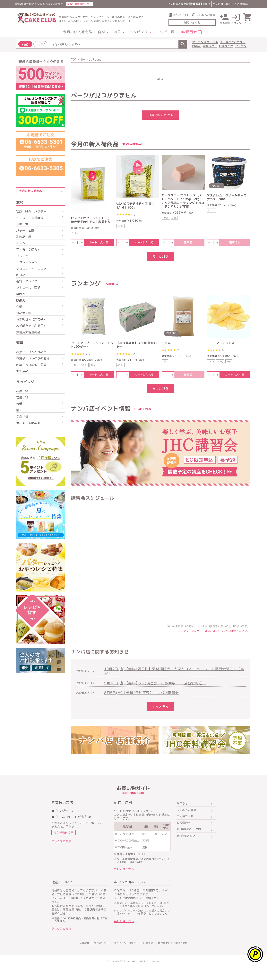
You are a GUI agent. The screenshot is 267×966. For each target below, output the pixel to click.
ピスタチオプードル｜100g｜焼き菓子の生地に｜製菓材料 (92, 220)
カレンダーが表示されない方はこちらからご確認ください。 (214, 631)
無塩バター (210, 46)
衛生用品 (22, 371)
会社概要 (84, 943)
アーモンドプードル (205, 42)
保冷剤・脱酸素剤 (28, 423)
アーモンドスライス (220, 343)
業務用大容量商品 (28, 332)
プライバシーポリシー (126, 943)
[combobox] (101, 44)
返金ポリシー (101, 943)
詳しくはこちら (61, 841)
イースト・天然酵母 (29, 218)
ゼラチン (240, 46)
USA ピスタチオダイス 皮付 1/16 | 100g (135, 205)
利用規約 (148, 943)
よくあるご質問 (206, 15)
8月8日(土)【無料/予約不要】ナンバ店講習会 (141, 693)
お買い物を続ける (160, 115)
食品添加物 (23, 313)
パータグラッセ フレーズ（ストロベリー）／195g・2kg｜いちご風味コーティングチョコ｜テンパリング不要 (183, 201)
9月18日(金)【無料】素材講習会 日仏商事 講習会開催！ (155, 683)
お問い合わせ (192, 22)
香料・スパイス (26, 281)
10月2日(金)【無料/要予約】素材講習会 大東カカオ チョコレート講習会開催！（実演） (174, 671)
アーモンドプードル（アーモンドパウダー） (92, 345)
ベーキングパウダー (232, 42)
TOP (74, 59)
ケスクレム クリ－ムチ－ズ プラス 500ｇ (228, 197)
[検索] (182, 44)
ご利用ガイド (181, 15)
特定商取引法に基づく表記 (173, 943)
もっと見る (160, 256)
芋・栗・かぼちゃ (28, 249)
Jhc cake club (133, 961)
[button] (102, 32)
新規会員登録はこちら (79, 4)
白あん (196, 46)
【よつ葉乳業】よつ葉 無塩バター (136, 345)
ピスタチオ (226, 46)
